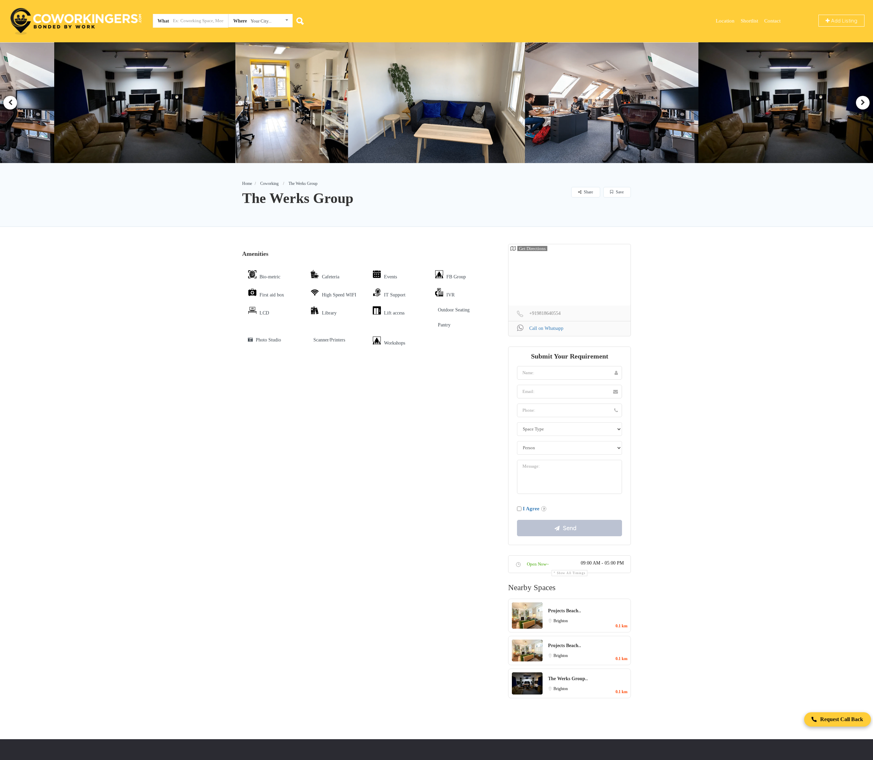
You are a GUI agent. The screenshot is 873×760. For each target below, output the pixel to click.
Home (247, 183)
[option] (144, 102)
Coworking (269, 183)
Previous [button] (10, 102)
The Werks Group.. (568, 678)
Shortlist (749, 21)
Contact (772, 21)
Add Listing (843, 20)
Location (725, 21)
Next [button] (863, 102)
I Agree (531, 508)
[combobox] (260, 22)
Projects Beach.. (564, 610)
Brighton (560, 620)
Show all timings (571, 573)
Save (619, 192)
